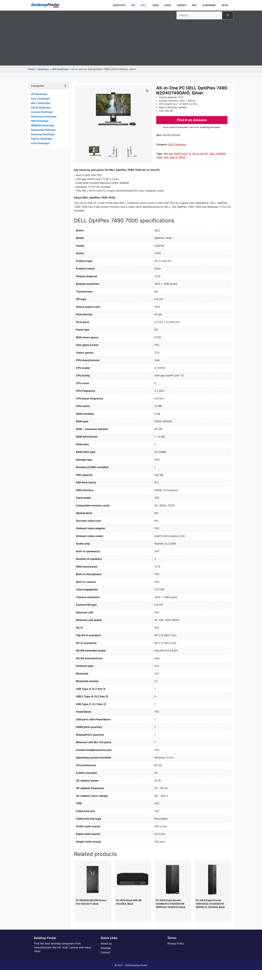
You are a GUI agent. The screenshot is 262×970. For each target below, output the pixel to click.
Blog (225, 5)
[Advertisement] (131, 42)
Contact (105, 952)
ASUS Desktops (41, 107)
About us (106, 943)
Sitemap (106, 948)
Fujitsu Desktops (41, 138)
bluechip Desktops (43, 134)
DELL (143, 5)
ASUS (168, 5)
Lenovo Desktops (42, 111)
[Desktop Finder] (45, 5)
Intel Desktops (40, 143)
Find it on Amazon (192, 120)
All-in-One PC (200, 153)
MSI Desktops (40, 120)
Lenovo (181, 5)
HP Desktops (39, 94)
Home (31, 69)
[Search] (227, 15)
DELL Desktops (60, 69)
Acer (155, 5)
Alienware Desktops (44, 116)
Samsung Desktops (43, 129)
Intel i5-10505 (178, 157)
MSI (194, 5)
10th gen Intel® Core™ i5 (177, 153)
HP (133, 5)
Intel (165, 157)
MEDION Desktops (42, 125)
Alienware (209, 5)
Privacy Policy (175, 943)
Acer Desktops (40, 98)
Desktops (119, 5)
